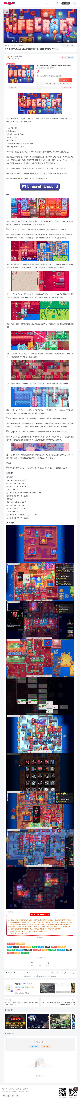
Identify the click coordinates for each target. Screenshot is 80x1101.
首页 (7, 45)
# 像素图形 (11, 950)
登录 (35, 1044)
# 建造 (54, 947)
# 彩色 (41, 947)
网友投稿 (14, 56)
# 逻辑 (68, 950)
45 (27, 985)
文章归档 (11, 1087)
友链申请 (4, 1087)
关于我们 (25, 1087)
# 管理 (47, 947)
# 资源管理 (19, 950)
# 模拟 (16, 947)
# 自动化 (10, 953)
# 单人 (9, 947)
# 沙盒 (34, 947)
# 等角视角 (52, 950)
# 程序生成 (61, 950)
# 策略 (22, 947)
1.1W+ (22, 985)
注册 (46, 1044)
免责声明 (18, 1087)
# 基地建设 (28, 950)
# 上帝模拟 (25, 953)
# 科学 (17, 953)
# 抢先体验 (61, 947)
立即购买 (65, 80)
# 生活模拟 (37, 950)
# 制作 (44, 950)
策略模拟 (21, 943)
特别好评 (20, 45)
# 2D (28, 947)
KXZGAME (15, 1090)
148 (32, 985)
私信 (71, 57)
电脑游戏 (13, 45)
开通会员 (66, 3)
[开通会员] (76, 1089)
